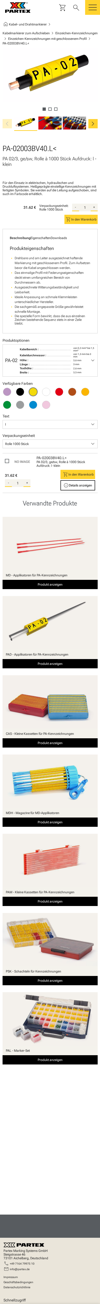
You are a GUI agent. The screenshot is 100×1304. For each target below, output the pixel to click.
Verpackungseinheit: (54, 206)
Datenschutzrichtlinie (16, 1287)
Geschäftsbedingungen (18, 1282)
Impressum (10, 1277)
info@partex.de (20, 1269)
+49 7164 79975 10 (22, 1263)
